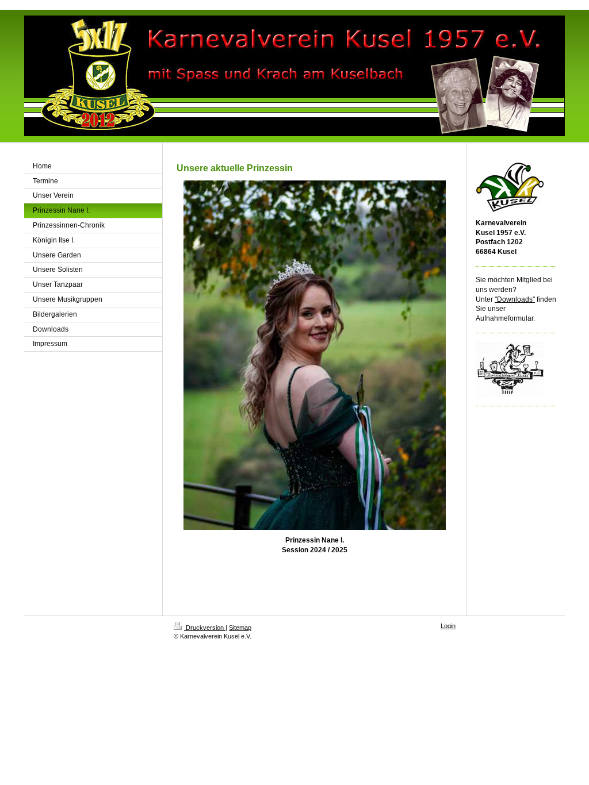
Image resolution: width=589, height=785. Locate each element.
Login (448, 625)
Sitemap (240, 627)
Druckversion (204, 627)
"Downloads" (515, 299)
